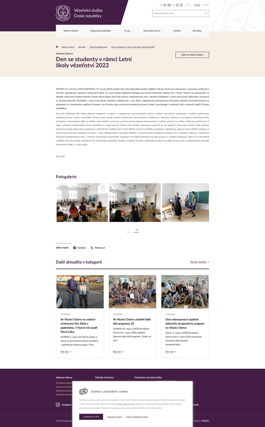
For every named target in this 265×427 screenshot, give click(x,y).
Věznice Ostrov (70, 31)
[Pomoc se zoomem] (189, 5)
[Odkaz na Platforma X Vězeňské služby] (173, 5)
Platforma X (100, 248)
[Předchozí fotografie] (129, 230)
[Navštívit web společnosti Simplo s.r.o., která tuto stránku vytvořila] (205, 421)
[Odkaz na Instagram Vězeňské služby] (161, 5)
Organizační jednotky (100, 31)
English (205, 5)
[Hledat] (206, 13)
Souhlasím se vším (91, 417)
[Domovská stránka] (57, 47)
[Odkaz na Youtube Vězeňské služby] (169, 5)
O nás (127, 31)
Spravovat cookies (114, 417)
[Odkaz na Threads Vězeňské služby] (181, 5)
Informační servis (152, 31)
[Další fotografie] (136, 230)
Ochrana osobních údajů (125, 404)
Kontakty (197, 31)
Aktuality (82, 47)
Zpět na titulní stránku (192, 55)
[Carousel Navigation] (132, 230)
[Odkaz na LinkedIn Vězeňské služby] (177, 5)
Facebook (81, 248)
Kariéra (177, 31)
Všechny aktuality (198, 262)
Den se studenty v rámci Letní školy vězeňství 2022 (133, 47)
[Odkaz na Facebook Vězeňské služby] (165, 5)
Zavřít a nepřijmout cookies (137, 417)
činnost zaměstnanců (98, 47)
